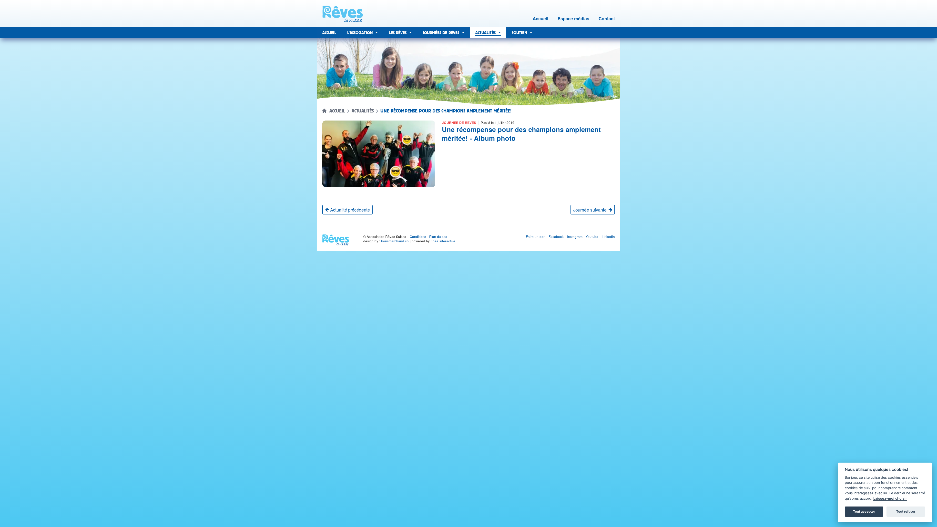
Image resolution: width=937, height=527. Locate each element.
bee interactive (444, 241)
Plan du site (438, 236)
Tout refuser (905, 511)
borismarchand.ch (395, 241)
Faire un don (535, 236)
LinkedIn (608, 236)
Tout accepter (864, 511)
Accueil (337, 111)
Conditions (418, 236)
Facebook (556, 236)
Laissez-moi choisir (890, 498)
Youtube (592, 236)
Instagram (574, 236)
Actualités (363, 111)
